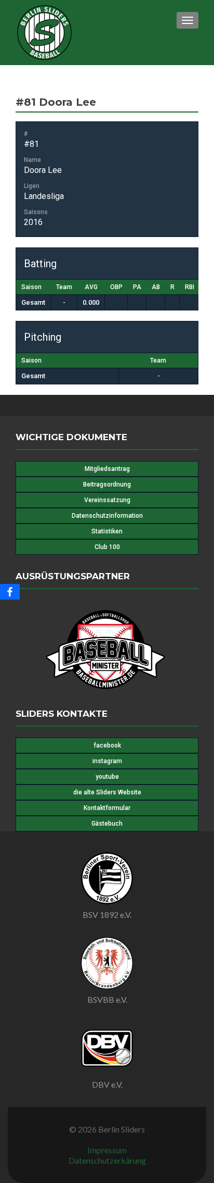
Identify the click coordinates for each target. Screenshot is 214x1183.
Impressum (107, 1150)
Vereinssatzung (107, 500)
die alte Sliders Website (107, 792)
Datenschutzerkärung (107, 1160)
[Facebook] (10, 592)
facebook (107, 745)
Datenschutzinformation (107, 515)
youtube (107, 776)
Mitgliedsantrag (107, 468)
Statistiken (107, 531)
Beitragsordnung (107, 484)
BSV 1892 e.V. (107, 914)
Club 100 (107, 547)
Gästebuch (107, 823)
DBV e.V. (107, 1084)
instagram (107, 761)
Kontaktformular (107, 808)
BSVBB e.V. (107, 999)
